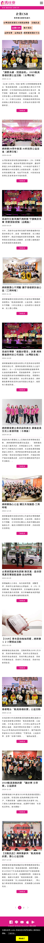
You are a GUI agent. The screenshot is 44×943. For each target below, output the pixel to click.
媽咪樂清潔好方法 (32, 33)
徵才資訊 (28, 28)
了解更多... (12, 933)
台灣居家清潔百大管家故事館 (16, 23)
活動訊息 (35, 23)
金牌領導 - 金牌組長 (13, 33)
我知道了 (22, 938)
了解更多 (22, 110)
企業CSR (16, 28)
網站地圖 (33, 926)
